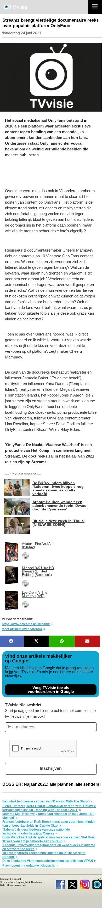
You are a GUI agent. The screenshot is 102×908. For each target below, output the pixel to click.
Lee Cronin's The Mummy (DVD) (34, 594)
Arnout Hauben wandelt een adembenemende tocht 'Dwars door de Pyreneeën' (59, 505)
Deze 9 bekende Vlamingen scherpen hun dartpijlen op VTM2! (47, 861)
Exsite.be (8, 882)
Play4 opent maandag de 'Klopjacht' (28, 865)
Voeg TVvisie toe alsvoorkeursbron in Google (51, 689)
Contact (16, 879)
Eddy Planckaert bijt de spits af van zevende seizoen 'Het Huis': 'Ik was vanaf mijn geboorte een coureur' (49, 839)
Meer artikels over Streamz (22, 629)
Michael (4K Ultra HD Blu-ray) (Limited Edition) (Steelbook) (38, 571)
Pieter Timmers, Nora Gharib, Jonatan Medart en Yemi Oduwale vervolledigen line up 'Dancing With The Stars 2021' (49, 808)
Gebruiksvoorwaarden (13, 885)
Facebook (60, 883)
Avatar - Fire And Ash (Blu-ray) (38, 545)
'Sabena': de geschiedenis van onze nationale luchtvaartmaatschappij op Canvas (36, 831)
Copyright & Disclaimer (30, 882)
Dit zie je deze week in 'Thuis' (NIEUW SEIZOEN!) (58, 522)
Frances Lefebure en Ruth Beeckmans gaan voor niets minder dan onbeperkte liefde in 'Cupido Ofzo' (48, 823)
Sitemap (4, 879)
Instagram (85, 883)
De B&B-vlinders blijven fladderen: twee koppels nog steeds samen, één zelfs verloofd (58, 488)
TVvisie (97, 883)
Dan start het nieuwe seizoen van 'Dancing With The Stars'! (46, 801)
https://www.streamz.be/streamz (26, 624)
